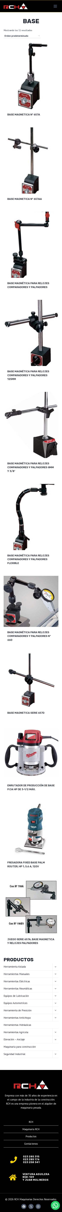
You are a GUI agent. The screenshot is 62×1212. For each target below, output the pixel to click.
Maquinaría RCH (31, 1129)
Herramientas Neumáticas (18, 988)
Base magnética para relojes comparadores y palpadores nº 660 (29, 636)
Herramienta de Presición (17, 1010)
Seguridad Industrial (14, 1054)
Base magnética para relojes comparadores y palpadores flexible (28, 559)
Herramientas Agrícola (16, 1032)
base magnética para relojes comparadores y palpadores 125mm (28, 375)
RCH (31, 1122)
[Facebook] (23, 1206)
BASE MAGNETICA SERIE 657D (25, 712)
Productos (31, 1136)
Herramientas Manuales (16, 974)
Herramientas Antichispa (17, 1017)
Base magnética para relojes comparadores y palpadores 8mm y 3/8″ (30, 467)
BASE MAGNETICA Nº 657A (23, 114)
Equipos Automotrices (15, 1003)
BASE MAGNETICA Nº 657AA (24, 198)
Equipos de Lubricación (16, 996)
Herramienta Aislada (15, 966)
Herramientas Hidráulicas (17, 1025)
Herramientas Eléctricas (17, 981)
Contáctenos (31, 1143)
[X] (31, 1206)
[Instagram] (38, 1206)
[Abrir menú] (55, 6)
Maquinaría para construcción (20, 1046)
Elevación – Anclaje (14, 1039)
